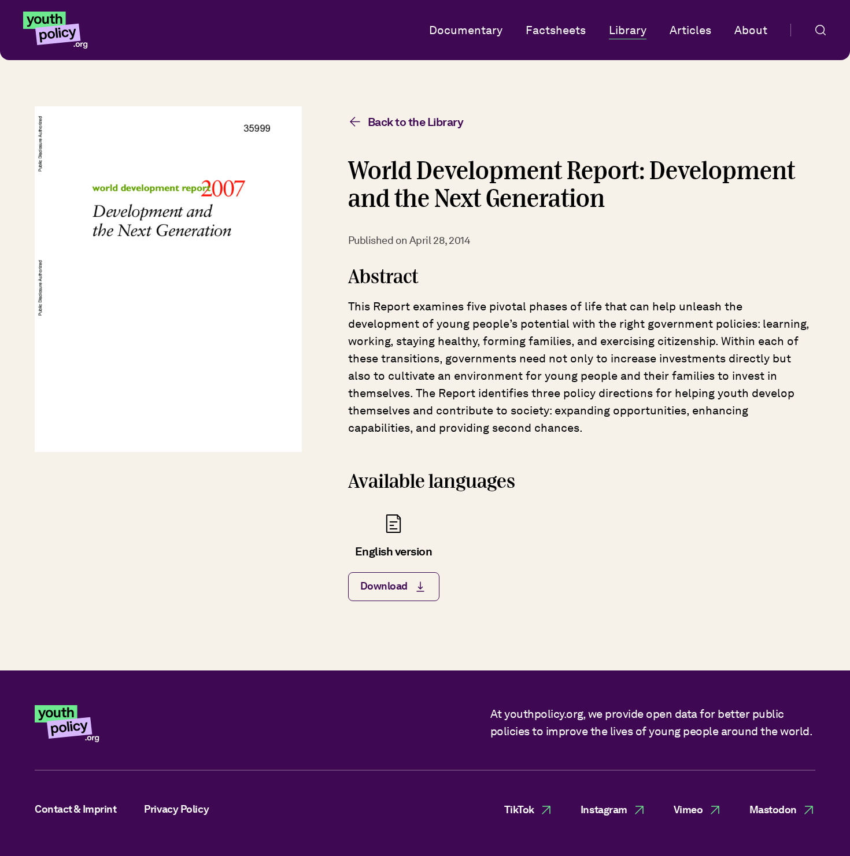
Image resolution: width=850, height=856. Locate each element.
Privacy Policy (176, 809)
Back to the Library (416, 122)
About (750, 30)
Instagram (604, 809)
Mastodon (773, 809)
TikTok (519, 809)
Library (627, 30)
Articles (690, 30)
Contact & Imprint (75, 809)
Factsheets (556, 30)
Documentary (465, 30)
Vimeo (688, 809)
